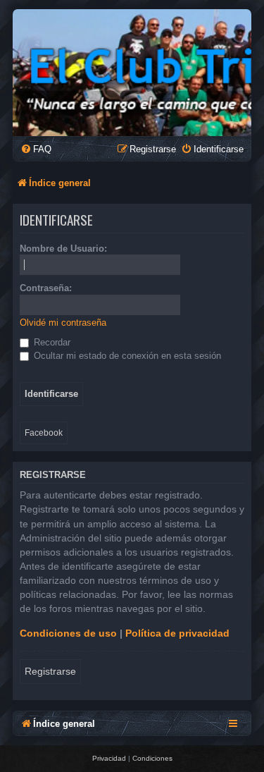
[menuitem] (35, 149)
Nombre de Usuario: (63, 248)
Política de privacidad (177, 633)
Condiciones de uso (68, 633)
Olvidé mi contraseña (63, 322)
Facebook (44, 433)
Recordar (50, 342)
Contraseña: (46, 288)
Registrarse (50, 671)
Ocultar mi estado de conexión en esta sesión (126, 355)
